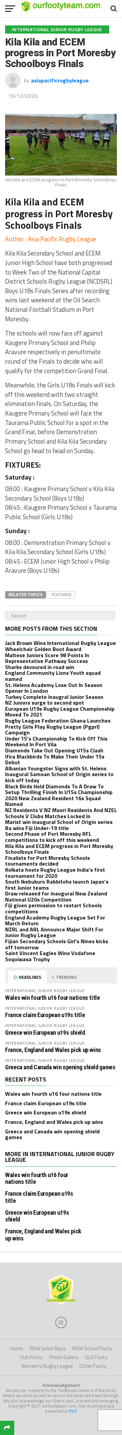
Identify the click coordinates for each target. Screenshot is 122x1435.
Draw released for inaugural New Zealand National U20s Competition (56, 896)
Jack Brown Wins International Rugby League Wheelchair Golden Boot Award (60, 646)
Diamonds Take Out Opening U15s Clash (54, 750)
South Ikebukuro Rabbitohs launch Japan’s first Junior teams (56, 884)
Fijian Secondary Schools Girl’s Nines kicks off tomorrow (56, 944)
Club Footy (31, 1357)
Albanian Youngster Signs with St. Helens (55, 768)
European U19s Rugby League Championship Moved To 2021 (60, 712)
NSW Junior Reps (47, 1348)
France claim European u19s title (45, 1014)
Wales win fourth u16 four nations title (52, 997)
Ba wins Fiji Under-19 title (37, 828)
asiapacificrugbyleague (60, 80)
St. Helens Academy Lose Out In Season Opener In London (53, 688)
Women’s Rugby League (47, 1366)
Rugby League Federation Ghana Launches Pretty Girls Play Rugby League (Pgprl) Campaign (57, 726)
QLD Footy (96, 1357)
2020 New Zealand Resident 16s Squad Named (53, 801)
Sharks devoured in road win (39, 667)
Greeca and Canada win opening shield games (60, 1067)
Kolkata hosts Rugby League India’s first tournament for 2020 (55, 873)
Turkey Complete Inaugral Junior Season (54, 697)
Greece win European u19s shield (45, 1032)
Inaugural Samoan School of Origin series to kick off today (59, 777)
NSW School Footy (92, 1348)
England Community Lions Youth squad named (53, 676)
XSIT (72, 1411)
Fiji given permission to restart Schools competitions (53, 908)
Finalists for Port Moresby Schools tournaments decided (47, 861)
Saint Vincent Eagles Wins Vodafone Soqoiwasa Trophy (50, 956)
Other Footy (92, 1366)
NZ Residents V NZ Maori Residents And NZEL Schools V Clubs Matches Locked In (61, 813)
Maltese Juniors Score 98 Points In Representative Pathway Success (47, 658)
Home (16, 1348)
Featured (62, 594)
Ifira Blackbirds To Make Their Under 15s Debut (54, 759)
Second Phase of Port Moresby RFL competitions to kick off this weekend (52, 837)
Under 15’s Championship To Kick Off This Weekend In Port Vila (56, 741)
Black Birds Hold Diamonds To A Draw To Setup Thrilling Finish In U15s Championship (59, 789)
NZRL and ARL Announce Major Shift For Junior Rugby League (54, 932)
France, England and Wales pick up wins (53, 1049)
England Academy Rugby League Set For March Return (55, 920)
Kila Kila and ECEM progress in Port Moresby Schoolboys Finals (59, 849)
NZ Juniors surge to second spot (44, 703)
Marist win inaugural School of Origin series (59, 822)
